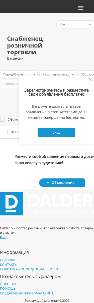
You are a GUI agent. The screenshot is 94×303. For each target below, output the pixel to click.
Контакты (8, 264)
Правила (7, 259)
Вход (56, 132)
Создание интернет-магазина (27, 293)
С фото (13, 119)
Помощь (8, 288)
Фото (15, 132)
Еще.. (4, 237)
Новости (8, 284)
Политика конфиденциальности (30, 269)
